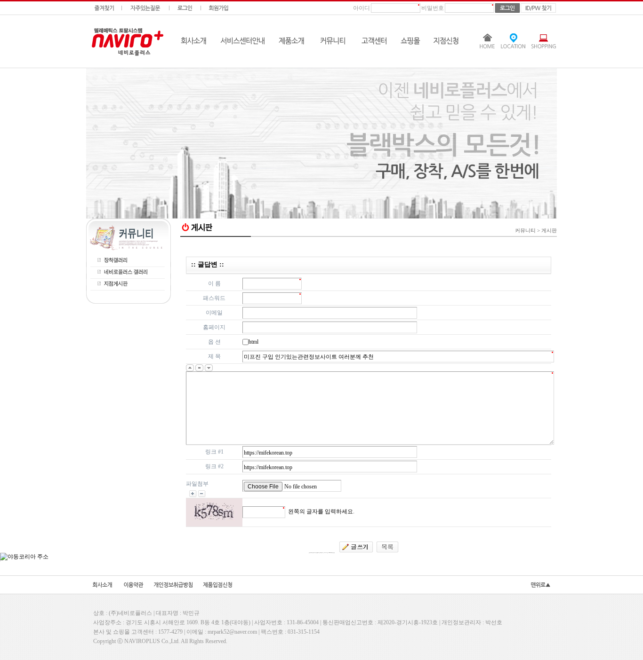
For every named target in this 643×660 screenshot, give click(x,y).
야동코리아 (368, 246)
